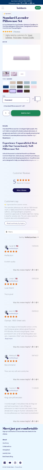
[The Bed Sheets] (21, 8)
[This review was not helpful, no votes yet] (36, 270)
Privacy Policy (18, 467)
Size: (4, 96)
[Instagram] (15, 463)
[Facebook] (5, 463)
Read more (9, 339)
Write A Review (21, 190)
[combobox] (29, 237)
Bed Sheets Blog (8, 456)
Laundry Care (6, 453)
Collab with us (7, 446)
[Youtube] (10, 463)
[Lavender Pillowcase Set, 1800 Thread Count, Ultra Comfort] (21, 57)
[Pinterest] (20, 463)
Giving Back (6, 450)
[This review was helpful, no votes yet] (32, 270)
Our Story (6, 443)
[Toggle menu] (2, 7)
